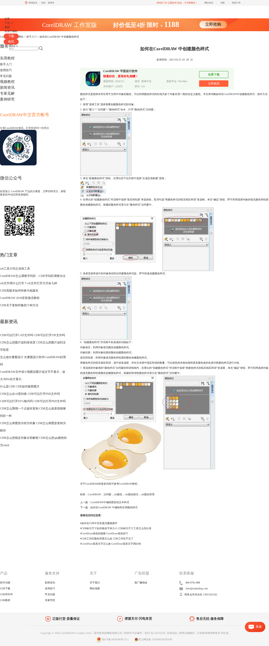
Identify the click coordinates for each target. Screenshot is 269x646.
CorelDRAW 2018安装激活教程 (20, 297)
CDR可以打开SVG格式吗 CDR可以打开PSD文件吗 (33, 401)
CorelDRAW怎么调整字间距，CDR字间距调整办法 (33, 275)
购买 (11, 41)
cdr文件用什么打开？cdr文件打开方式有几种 (28, 283)
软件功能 (5, 582)
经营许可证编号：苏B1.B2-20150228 (144, 633)
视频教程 (7, 82)
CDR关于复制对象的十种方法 (19, 305)
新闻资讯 (7, 87)
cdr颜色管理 (147, 494)
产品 (7, 23)
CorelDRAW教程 (128, 483)
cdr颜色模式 (131, 494)
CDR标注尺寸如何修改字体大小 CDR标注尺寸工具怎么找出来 (115, 528)
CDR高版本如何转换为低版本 (19, 290)
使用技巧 (6, 70)
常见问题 (6, 76)
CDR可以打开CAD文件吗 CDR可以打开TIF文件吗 (32, 335)
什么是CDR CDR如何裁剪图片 (20, 386)
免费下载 (214, 74)
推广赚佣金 (140, 582)
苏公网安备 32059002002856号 (155, 639)
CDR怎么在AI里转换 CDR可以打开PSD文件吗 (30, 393)
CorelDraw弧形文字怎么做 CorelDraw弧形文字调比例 (110, 543)
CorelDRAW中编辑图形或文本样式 (109, 502)
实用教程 (7, 58)
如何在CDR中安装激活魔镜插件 (98, 523)
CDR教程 (5, 600)
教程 (7, 27)
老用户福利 (11, 31)
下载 (11, 36)
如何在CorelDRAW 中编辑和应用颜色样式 (114, 507)
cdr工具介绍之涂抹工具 (15, 268)
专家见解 (7, 93)
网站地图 (95, 588)
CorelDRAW (14, 10)
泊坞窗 (107, 494)
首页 (7, 18)
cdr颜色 (118, 494)
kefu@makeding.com (197, 588)
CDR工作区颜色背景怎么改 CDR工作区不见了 (106, 538)
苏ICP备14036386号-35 (114, 639)
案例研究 (7, 99)
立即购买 (214, 83)
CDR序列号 (6, 594)
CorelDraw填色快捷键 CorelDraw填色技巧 (104, 533)
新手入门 (6, 64)
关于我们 (95, 582)
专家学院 (50, 600)
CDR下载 (5, 588)
